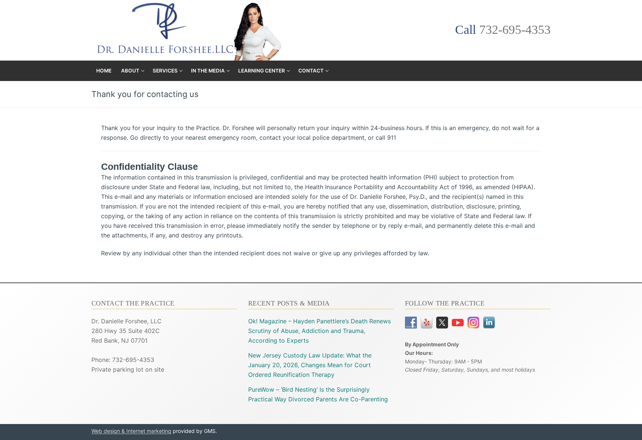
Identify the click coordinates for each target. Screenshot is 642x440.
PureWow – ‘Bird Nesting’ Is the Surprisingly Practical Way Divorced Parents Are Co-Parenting (318, 394)
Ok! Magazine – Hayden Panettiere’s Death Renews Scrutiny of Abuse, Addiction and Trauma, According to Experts (319, 330)
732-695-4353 (515, 29)
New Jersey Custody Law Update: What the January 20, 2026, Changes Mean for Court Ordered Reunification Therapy (310, 365)
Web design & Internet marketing (131, 431)
